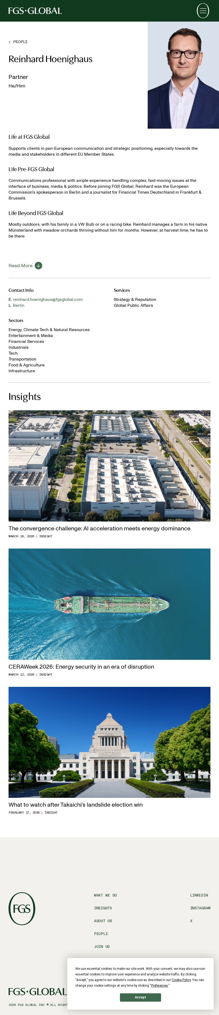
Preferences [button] (159, 985)
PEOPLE (20, 42)
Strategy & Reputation (135, 299)
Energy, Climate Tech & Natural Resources (49, 329)
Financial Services (26, 341)
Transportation (22, 359)
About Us (103, 921)
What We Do (105, 895)
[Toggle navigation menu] (202, 10)
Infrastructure (22, 370)
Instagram (200, 908)
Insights (103, 908)
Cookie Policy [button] (181, 980)
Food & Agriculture (27, 364)
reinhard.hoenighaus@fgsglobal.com (48, 299)
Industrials (19, 347)
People (101, 934)
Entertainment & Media (31, 335)
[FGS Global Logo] (35, 10)
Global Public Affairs (133, 305)
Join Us (102, 946)
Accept (140, 997)
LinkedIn (199, 895)
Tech (13, 353)
